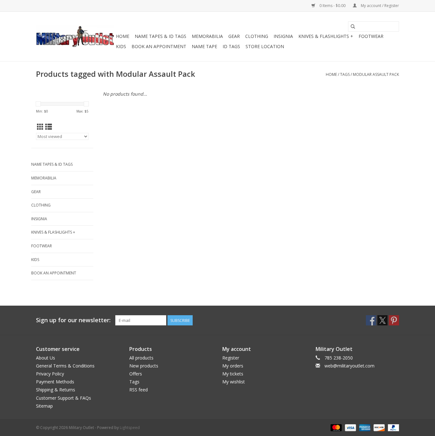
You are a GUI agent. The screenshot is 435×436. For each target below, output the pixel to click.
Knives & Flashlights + (325, 36)
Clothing (256, 36)
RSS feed (138, 390)
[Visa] (350, 427)
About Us (45, 358)
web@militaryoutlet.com (349, 366)
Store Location (265, 46)
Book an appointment (159, 46)
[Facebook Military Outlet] (371, 320)
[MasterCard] (335, 427)
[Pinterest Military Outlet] (394, 320)
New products (143, 366)
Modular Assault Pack (376, 74)
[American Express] (364, 427)
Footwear (371, 36)
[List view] (48, 126)
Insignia (283, 36)
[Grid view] (40, 126)
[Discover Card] (378, 427)
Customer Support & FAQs (63, 398)
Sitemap (44, 406)
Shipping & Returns (55, 390)
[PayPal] (392, 427)
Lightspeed (130, 427)
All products (141, 358)
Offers (135, 374)
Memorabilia (207, 36)
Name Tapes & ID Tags (160, 36)
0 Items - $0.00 (332, 5)
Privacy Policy (50, 374)
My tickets (232, 374)
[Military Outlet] (75, 36)
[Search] (353, 26)
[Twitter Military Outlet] (382, 320)
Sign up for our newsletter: (73, 320)
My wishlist (233, 382)
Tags (345, 74)
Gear (234, 36)
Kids (121, 46)
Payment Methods (55, 382)
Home (122, 36)
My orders (232, 366)
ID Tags (231, 46)
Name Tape (204, 46)
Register (230, 358)
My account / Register (379, 5)
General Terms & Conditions (65, 366)
